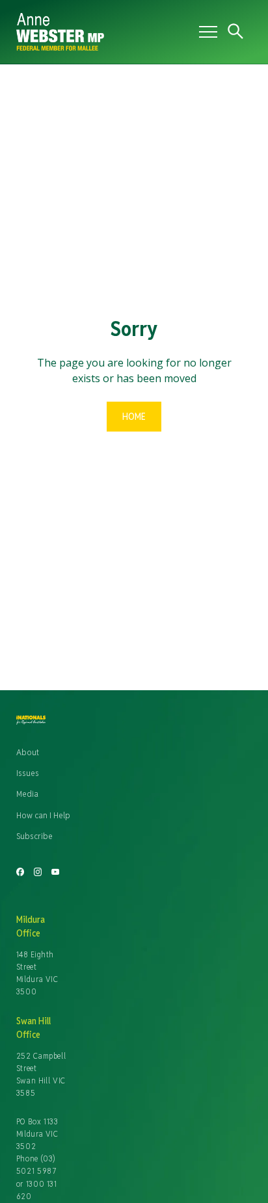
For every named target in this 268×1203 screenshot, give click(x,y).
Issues (27, 773)
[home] (104, 32)
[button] (206, 31)
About (27, 752)
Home (134, 416)
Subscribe (34, 836)
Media (27, 793)
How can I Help (43, 815)
